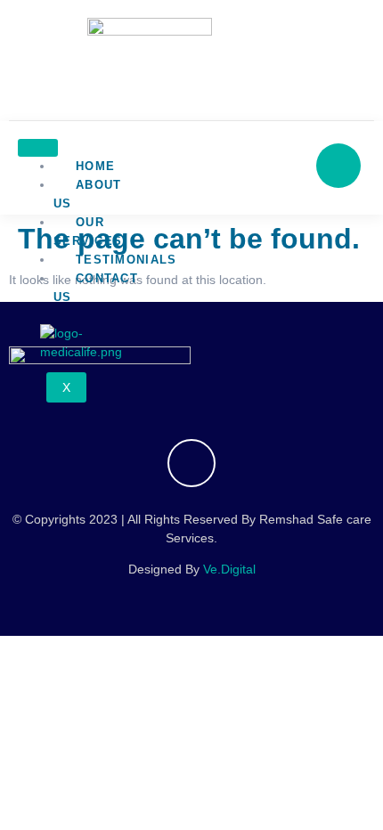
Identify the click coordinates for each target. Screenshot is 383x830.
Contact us (95, 288)
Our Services (87, 232)
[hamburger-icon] (38, 148)
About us (87, 194)
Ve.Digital (229, 569)
